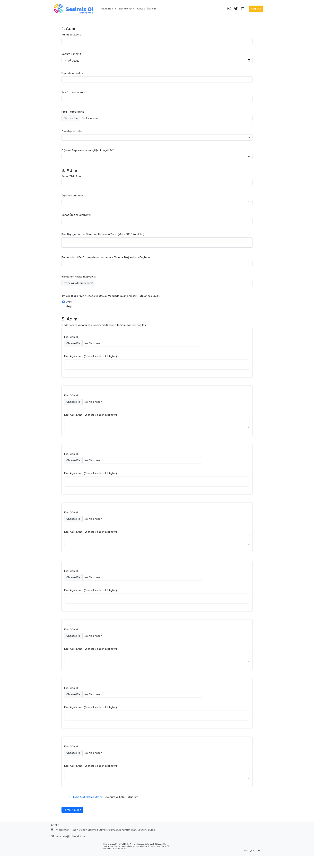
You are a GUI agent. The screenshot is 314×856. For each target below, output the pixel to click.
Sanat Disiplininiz (72, 176)
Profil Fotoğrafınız (72, 111)
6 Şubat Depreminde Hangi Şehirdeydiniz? (87, 150)
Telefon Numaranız (73, 92)
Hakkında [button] (107, 8)
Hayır (69, 306)
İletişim (152, 8)
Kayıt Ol (256, 8)
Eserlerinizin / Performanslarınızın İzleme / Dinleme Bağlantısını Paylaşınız (106, 257)
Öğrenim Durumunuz (73, 195)
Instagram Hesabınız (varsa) (78, 276)
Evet (69, 301)
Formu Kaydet (72, 810)
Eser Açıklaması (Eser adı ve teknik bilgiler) (90, 356)
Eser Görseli (71, 337)
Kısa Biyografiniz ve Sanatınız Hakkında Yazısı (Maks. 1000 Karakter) (102, 234)
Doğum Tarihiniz (71, 54)
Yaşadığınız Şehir (71, 131)
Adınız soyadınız (71, 34)
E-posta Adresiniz (72, 73)
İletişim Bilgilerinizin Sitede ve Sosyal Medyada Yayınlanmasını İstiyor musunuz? (110, 296)
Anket (141, 8)
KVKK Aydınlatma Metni (87, 797)
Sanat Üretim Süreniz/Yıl (76, 215)
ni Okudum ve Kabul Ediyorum (105, 797)
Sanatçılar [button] (125, 8)
